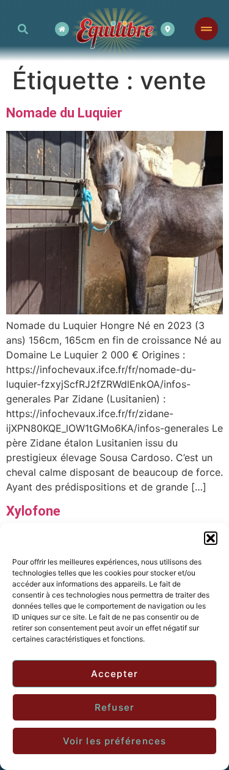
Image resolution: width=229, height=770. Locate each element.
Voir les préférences (114, 741)
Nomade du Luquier (64, 112)
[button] (211, 538)
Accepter (114, 673)
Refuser (114, 707)
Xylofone (33, 511)
